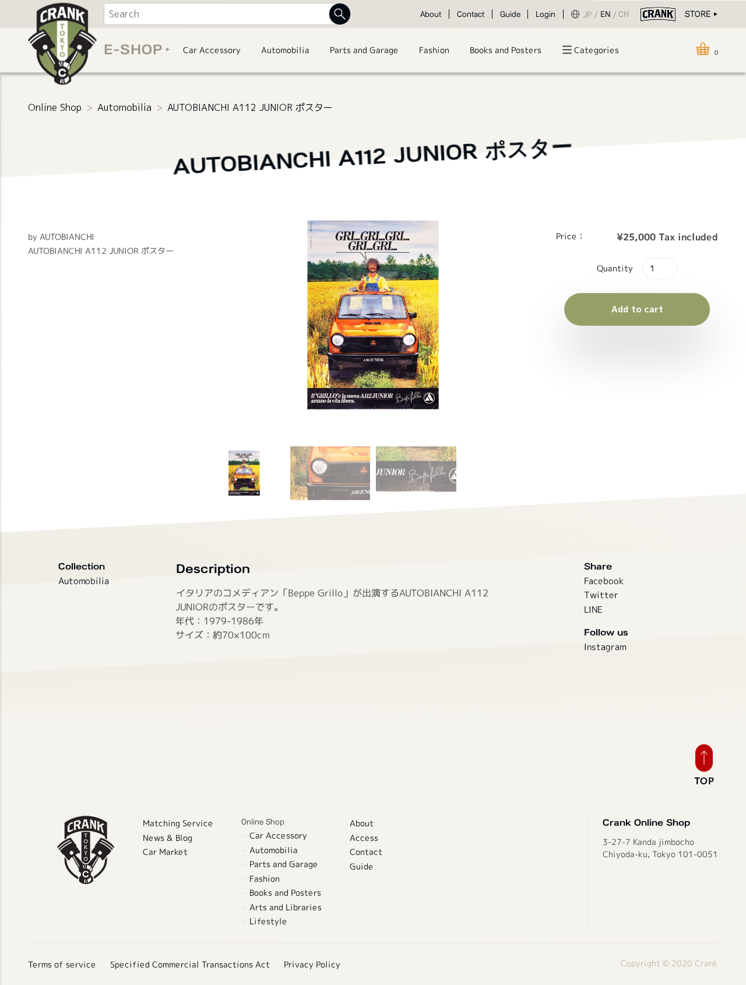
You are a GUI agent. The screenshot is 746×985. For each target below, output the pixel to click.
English (609, 14)
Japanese (591, 14)
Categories (596, 49)
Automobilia (124, 107)
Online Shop (55, 107)
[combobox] (222, 14)
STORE (697, 14)
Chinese (626, 14)
